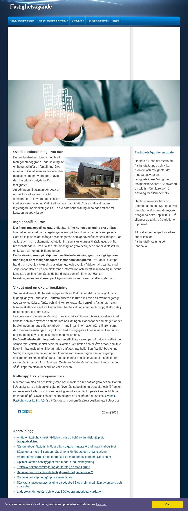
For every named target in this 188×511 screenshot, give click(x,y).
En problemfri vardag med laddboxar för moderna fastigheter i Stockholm (64, 456)
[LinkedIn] (27, 411)
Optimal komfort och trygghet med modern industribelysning (55, 462)
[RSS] (30, 411)
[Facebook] (19, 411)
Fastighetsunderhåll (98, 21)
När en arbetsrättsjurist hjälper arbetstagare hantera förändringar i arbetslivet (66, 446)
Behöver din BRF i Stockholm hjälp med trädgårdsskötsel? (55, 472)
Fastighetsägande (31, 6)
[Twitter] (23, 411)
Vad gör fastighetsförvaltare (53, 21)
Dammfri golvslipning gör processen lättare (45, 477)
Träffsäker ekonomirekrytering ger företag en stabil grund (53, 467)
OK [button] (167, 504)
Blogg (116, 21)
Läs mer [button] (101, 504)
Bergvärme (78, 21)
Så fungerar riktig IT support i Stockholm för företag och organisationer (62, 451)
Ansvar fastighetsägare (22, 21)
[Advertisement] (94, 52)
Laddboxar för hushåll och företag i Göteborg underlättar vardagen (59, 491)
